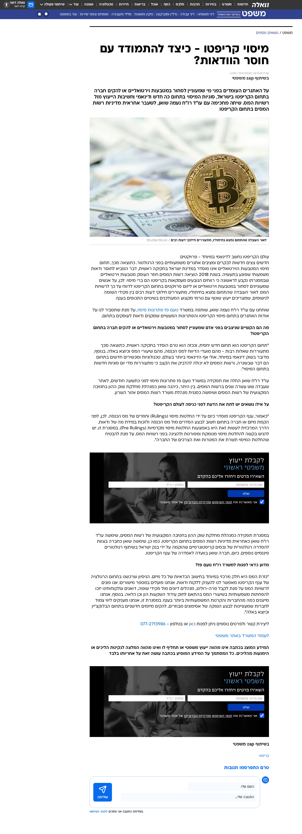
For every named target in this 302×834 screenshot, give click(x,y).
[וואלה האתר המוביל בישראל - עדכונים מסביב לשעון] (260, 4)
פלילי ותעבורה (121, 14)
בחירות (211, 4)
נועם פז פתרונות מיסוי (158, 310)
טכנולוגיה (106, 4)
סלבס (180, 4)
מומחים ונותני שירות (94, 14)
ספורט (227, 4)
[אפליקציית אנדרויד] (46, 14)
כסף (167, 4)
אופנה (88, 4)
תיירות (124, 4)
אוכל (154, 4)
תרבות (195, 4)
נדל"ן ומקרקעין (166, 14)
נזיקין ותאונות (143, 14)
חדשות (242, 4)
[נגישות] (6, 5)
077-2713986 (153, 624)
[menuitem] (240, 4)
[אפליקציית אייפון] (39, 14)
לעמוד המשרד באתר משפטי (242, 636)
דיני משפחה (205, 14)
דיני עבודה (187, 14)
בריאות (139, 4)
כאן (192, 624)
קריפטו (264, 756)
